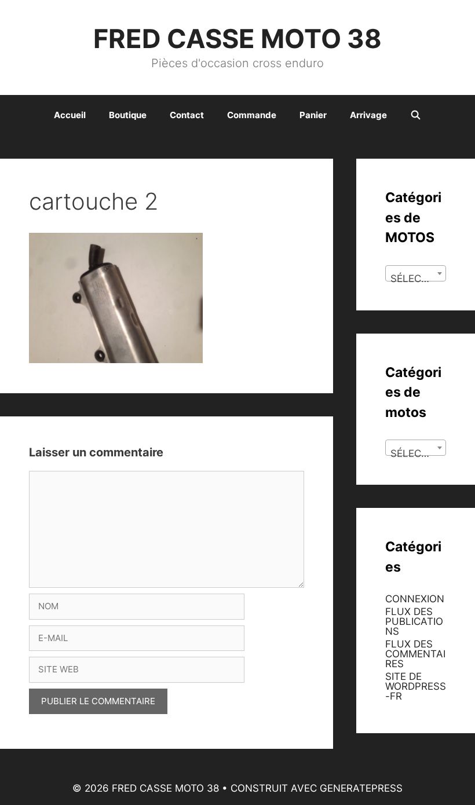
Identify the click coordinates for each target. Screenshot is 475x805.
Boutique (128, 114)
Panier (313, 114)
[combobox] (415, 273)
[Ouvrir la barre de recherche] (416, 115)
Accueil (70, 114)
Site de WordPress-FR (415, 686)
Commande (251, 114)
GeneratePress (361, 788)
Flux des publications (414, 621)
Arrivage (368, 114)
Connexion (414, 599)
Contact (187, 114)
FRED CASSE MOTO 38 (237, 38)
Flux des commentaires (415, 653)
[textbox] (415, 279)
